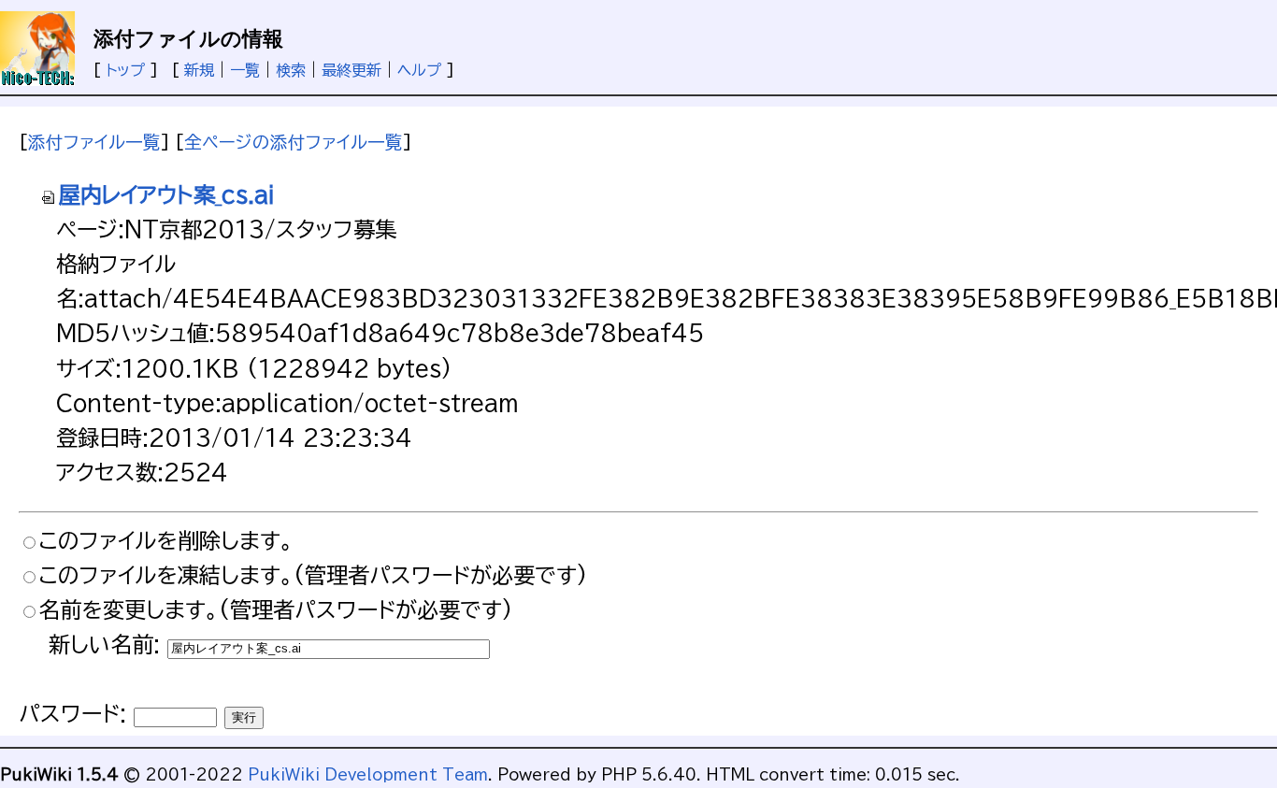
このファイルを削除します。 (166, 541)
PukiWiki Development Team (368, 774)
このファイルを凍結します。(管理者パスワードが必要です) (312, 575)
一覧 (245, 70)
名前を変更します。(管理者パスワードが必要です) (275, 610)
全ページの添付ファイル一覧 (293, 142)
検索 (291, 70)
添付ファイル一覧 (94, 142)
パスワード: (72, 713)
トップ (125, 70)
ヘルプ (419, 70)
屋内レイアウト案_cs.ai (167, 195)
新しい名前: (104, 644)
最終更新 (351, 70)
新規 (199, 70)
